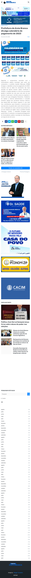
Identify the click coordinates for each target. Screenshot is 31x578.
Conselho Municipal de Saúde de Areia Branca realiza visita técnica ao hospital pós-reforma (20, 350)
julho (15, 411)
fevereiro (15, 423)
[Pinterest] (19, 121)
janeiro (15, 425)
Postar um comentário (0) (15, 168)
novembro (15, 430)
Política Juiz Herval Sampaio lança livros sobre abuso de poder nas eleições (15, 324)
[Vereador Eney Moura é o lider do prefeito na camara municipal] (8, 132)
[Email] (22, 121)
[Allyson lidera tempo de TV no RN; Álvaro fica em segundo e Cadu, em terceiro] (8, 153)
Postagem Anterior (6, 171)
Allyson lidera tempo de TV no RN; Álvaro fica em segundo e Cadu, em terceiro (7, 161)
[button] (1, 2)
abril (15, 418)
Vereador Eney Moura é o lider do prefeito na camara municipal (8, 139)
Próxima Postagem (24, 171)
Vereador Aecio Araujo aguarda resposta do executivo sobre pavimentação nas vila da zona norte (22, 142)
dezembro (15, 428)
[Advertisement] (15, 372)
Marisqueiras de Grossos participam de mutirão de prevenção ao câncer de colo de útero (21, 342)
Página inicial (4, 25)
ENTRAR (16, 575)
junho (15, 414)
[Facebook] (6, 121)
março (15, 421)
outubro (15, 432)
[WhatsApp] (12, 121)
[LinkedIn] (15, 121)
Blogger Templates (18, 572)
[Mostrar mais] (25, 121)
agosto (15, 409)
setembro (15, 435)
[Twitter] (9, 121)
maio (15, 416)
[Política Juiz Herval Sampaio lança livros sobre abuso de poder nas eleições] (15, 312)
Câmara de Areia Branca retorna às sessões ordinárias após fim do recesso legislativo (20, 333)
